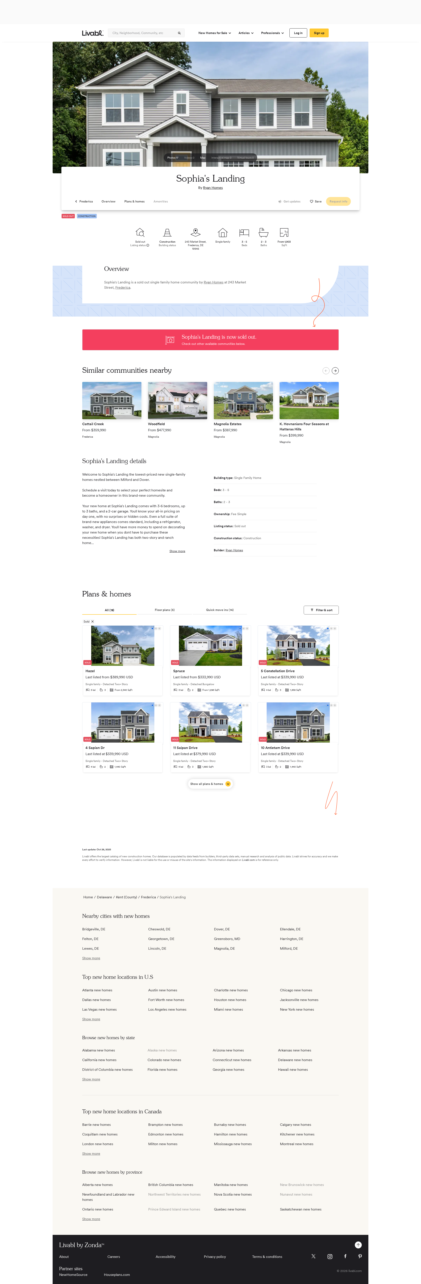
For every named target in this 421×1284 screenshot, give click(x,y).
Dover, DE (222, 929)
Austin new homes (162, 990)
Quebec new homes (230, 1209)
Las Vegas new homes (99, 1009)
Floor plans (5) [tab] (165, 610)
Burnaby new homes (230, 1125)
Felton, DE (90, 939)
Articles (244, 33)
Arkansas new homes (294, 1050)
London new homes (97, 1144)
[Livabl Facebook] (345, 1256)
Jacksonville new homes (299, 1000)
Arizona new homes (228, 1050)
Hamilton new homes (230, 1134)
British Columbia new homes (170, 1185)
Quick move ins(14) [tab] (220, 610)
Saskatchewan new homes (300, 1209)
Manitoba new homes (231, 1185)
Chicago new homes (296, 990)
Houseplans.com (117, 1275)
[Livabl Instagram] (329, 1256)
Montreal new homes (296, 1144)
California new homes (99, 1060)
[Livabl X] (313, 1256)
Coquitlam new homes (100, 1134)
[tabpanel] (210, 707)
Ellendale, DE (290, 929)
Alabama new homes (98, 1050)
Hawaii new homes (293, 1069)
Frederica (122, 287)
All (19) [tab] (109, 610)
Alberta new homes (97, 1185)
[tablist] (210, 610)
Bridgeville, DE (93, 929)
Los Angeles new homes (167, 1009)
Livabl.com (248, 859)
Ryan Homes (213, 188)
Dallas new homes (96, 1000)
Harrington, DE (291, 939)
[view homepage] (92, 33)
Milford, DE (289, 948)
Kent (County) (126, 897)
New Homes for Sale (212, 33)
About (64, 1257)
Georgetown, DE (161, 939)
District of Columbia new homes (107, 1069)
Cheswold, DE (159, 929)
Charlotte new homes (231, 990)
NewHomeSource (73, 1275)
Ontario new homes (97, 1209)
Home (88, 897)
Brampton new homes (165, 1125)
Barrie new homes (96, 1125)
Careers (113, 1257)
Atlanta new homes (97, 990)
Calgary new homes (295, 1125)
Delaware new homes (295, 1060)
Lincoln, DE (157, 948)
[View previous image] (66, 109)
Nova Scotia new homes (233, 1194)
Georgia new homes (228, 1069)
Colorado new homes (164, 1060)
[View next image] (354, 109)
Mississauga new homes (233, 1144)
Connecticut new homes (232, 1060)
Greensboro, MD (227, 939)
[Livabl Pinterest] (360, 1256)
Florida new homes (162, 1069)
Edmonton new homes (165, 1134)
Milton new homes (162, 1144)
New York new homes (297, 1009)
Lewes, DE (90, 948)
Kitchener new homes (297, 1134)
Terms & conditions (267, 1257)
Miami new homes (228, 1009)
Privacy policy (215, 1257)
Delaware (104, 897)
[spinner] (179, 33)
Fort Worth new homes (166, 1000)
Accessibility (165, 1257)
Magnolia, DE (224, 948)
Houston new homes (230, 1000)
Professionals (270, 33)
